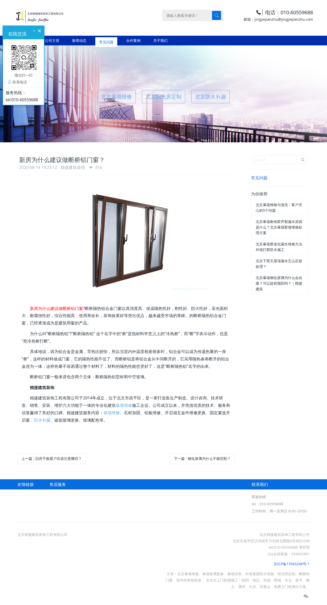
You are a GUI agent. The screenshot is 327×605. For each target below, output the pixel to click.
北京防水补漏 (210, 96)
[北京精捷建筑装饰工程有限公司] (39, 15)
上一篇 (51, 458)
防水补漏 (42, 420)
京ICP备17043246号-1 (292, 563)
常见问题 (259, 178)
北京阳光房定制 (163, 96)
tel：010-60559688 (267, 503)
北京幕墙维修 (116, 96)
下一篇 (202, 458)
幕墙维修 (124, 405)
